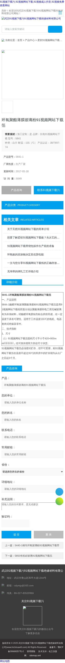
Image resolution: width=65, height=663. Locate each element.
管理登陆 (31, 651)
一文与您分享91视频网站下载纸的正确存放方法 (34, 262)
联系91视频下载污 (48, 190)
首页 (19, 40)
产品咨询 (16, 190)
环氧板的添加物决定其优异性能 (25, 254)
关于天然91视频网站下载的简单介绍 (28, 229)
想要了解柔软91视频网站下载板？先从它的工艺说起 (34, 237)
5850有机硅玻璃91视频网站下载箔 (33, 555)
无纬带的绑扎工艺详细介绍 (22, 271)
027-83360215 (59, 492)
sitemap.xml (35, 655)
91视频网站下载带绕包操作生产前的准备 (30, 245)
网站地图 (5, 661)
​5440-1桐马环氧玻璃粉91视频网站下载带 (37, 545)
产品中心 (30, 40)
